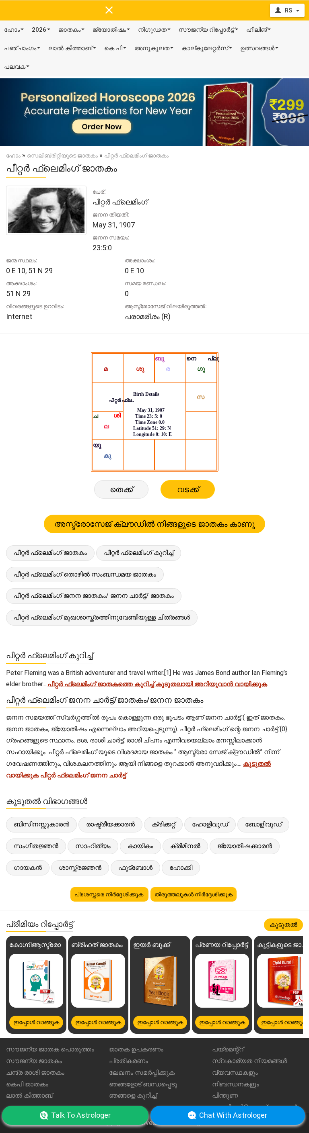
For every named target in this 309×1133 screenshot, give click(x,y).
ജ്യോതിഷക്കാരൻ (244, 846)
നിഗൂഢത (152, 29)
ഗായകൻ (28, 867)
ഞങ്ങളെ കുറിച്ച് (133, 1095)
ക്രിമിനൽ (185, 846)
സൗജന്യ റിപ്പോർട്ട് (206, 29)
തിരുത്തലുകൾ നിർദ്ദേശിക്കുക (193, 894)
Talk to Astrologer (81, 1115)
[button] (23, 112)
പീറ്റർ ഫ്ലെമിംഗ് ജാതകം (50, 552)
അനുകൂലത (151, 48)
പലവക (14, 66)
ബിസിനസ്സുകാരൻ (41, 824)
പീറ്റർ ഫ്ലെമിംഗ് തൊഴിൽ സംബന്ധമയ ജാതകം (85, 574)
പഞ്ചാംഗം (20, 48)
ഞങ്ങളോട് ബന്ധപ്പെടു (143, 1084)
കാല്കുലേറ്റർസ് (204, 48)
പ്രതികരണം (128, 1061)
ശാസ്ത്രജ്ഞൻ (80, 867)
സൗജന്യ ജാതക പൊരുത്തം (50, 1049)
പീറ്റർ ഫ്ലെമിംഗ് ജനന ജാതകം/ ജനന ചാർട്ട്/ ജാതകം (94, 595)
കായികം (140, 846)
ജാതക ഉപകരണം (136, 1049)
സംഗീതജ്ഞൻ (36, 846)
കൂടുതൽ (283, 924)
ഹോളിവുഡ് (210, 824)
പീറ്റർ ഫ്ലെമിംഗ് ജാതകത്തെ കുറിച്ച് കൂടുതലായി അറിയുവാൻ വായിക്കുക (157, 684)
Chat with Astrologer (233, 1115)
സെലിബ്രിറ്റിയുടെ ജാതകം (62, 155)
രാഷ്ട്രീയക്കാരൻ (110, 824)
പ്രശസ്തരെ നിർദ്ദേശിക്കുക (109, 894)
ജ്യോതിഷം (109, 29)
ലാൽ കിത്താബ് (70, 48)
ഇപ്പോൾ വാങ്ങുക (36, 1022)
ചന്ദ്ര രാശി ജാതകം (35, 1072)
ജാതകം (69, 29)
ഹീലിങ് (256, 29)
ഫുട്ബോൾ (135, 867)
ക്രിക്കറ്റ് (163, 824)
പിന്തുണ (225, 1095)
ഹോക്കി (180, 867)
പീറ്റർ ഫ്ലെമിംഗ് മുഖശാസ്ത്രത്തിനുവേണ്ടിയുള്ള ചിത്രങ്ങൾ (102, 617)
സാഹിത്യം (93, 846)
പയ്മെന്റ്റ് (227, 1049)
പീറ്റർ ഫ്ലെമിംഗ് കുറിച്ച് (138, 552)
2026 (39, 29)
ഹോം (12, 29)
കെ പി (113, 48)
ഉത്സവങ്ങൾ (257, 48)
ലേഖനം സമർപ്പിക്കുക (142, 1072)
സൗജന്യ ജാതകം (34, 1061)
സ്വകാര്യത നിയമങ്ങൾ (249, 1061)
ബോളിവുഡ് (263, 824)
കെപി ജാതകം (27, 1084)
